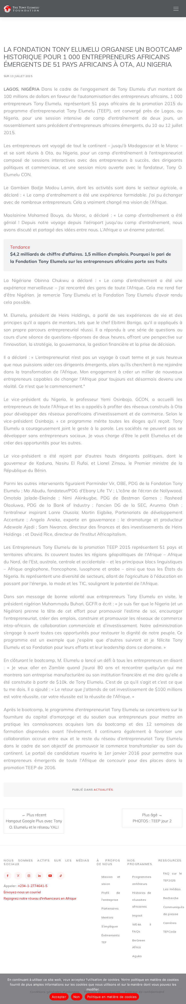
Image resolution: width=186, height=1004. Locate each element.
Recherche (171, 898)
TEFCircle (170, 931)
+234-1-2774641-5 (32, 886)
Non (76, 997)
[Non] (180, 988)
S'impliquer (109, 926)
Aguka (137, 956)
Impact (137, 915)
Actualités (103, 789)
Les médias (172, 889)
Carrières (170, 923)
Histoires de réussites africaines (141, 900)
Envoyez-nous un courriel (22, 892)
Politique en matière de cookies (112, 997)
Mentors (107, 917)
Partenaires (110, 908)
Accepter (59, 997)
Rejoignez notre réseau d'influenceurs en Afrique (40, 898)
